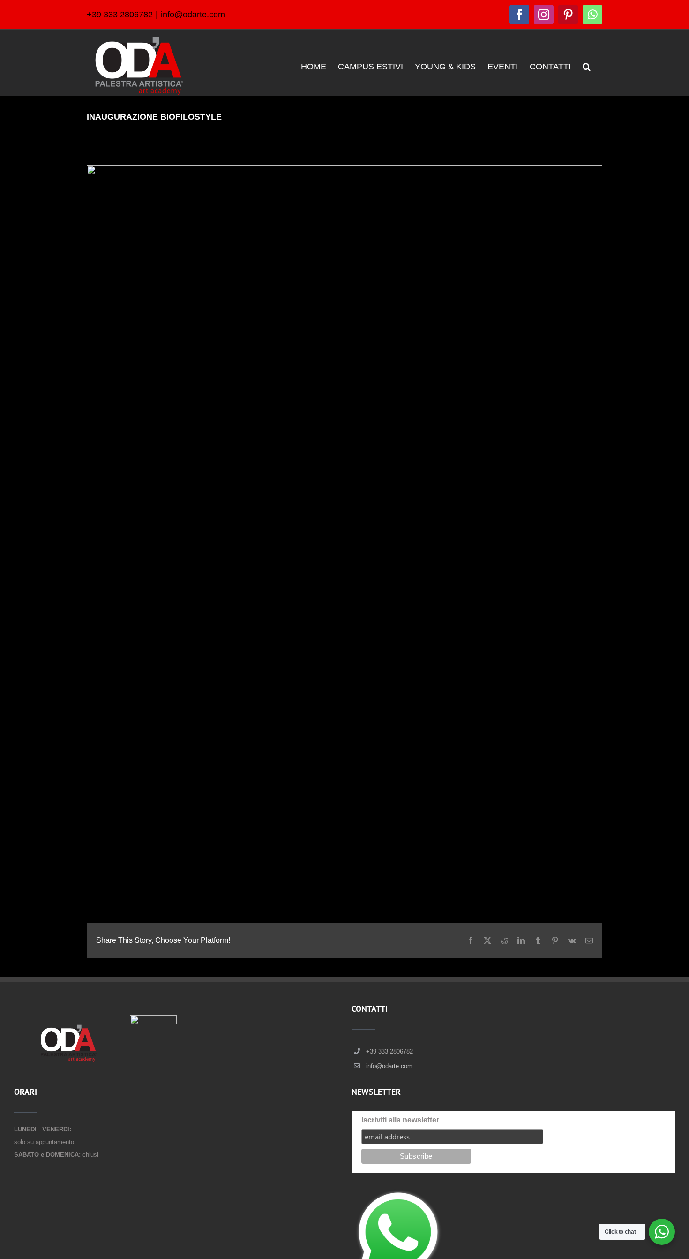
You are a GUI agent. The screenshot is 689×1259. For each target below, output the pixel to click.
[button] (587, 66)
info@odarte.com (193, 14)
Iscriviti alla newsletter (400, 1120)
